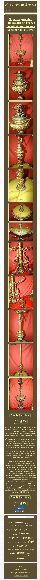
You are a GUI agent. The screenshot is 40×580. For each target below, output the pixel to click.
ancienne (19, 522)
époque (18, 529)
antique (29, 526)
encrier (32, 547)
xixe (11, 522)
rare (32, 523)
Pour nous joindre (20, 569)
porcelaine (13, 556)
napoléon (23, 545)
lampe (10, 549)
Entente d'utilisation (21, 576)
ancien (21, 552)
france (24, 542)
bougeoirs (18, 549)
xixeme (25, 549)
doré (31, 541)
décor (22, 526)
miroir (11, 526)
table (20, 556)
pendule (28, 537)
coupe (32, 549)
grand (25, 556)
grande (17, 542)
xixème (11, 546)
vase (33, 530)
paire (27, 529)
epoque (27, 523)
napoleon (15, 537)
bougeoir (9, 530)
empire (29, 553)
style (10, 542)
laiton (30, 556)
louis (17, 525)
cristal (15, 534)
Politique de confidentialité (20, 573)
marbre (20, 558)
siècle (12, 553)
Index (21, 566)
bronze (24, 533)
